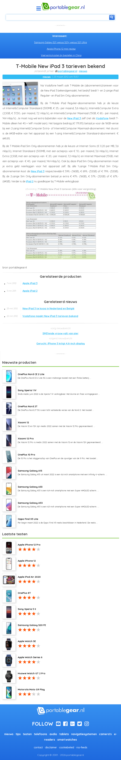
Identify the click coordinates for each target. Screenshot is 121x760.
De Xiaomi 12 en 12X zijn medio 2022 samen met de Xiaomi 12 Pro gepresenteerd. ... (56, 424)
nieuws (83, 71)
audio (53, 734)
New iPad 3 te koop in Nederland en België (40, 308)
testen (27, 734)
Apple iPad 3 (22, 283)
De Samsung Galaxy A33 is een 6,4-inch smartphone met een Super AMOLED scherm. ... (58, 488)
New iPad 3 (74, 118)
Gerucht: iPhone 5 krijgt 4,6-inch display (60, 343)
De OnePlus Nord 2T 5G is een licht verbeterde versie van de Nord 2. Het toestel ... (56, 408)
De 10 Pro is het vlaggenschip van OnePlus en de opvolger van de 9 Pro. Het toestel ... (58, 456)
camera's (105, 734)
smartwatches (67, 739)
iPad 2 (29, 181)
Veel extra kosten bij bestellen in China (61, 55)
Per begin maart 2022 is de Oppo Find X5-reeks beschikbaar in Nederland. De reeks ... (58, 520)
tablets (64, 734)
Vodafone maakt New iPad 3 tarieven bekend (42, 316)
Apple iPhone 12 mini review (61, 48)
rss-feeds (81, 747)
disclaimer (51, 747)
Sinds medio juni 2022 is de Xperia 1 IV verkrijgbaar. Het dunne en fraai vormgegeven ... (59, 392)
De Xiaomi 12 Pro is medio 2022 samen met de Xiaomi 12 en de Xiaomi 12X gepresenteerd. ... (60, 440)
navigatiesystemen (84, 734)
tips (18, 734)
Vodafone (102, 118)
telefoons (40, 734)
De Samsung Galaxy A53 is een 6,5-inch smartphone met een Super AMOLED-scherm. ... (58, 504)
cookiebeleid (66, 747)
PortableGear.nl (67, 71)
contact (38, 747)
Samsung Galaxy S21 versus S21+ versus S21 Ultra (60, 42)
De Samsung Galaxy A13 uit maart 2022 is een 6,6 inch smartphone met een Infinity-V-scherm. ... (62, 472)
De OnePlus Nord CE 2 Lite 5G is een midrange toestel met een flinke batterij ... (54, 376)
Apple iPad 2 (22, 290)
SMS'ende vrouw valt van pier (60, 333)
